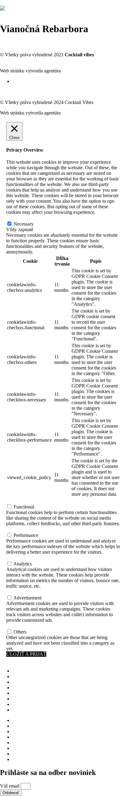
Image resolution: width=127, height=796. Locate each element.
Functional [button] (16, 500)
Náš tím (19, 676)
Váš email (10, 786)
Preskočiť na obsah (18, 2)
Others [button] (12, 625)
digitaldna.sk (74, 70)
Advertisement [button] (20, 591)
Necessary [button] (16, 217)
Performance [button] (18, 529)
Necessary (24, 224)
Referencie (22, 704)
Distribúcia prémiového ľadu (40, 698)
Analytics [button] (15, 557)
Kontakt (20, 709)
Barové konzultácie (31, 687)
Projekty (20, 682)
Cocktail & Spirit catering (37, 693)
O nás (18, 670)
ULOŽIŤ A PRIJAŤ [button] (26, 654)
